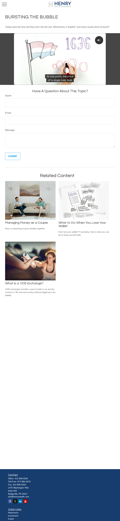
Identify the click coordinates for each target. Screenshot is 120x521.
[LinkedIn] (20, 501)
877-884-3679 (24, 481)
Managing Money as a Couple (26, 222)
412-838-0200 (21, 478)
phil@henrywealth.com (18, 496)
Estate (11, 519)
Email (8, 113)
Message (10, 130)
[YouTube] (25, 501)
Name (8, 95)
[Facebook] (10, 501)
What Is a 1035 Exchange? (24, 283)
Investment (13, 516)
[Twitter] (15, 501)
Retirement (13, 513)
